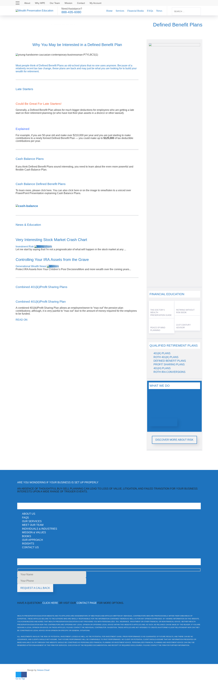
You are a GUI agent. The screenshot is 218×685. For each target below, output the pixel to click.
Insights (28, 543)
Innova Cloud (43, 670)
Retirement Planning (169, 404)
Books (26, 536)
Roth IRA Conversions (169, 372)
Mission (68, 3)
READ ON (21, 319)
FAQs (150, 10)
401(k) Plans (162, 353)
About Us (28, 513)
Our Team (55, 3)
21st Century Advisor (183, 326)
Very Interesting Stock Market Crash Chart (51, 240)
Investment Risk (25, 246)
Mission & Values (34, 532)
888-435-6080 (71, 12)
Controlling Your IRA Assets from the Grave (52, 259)
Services (120, 10)
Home (109, 10)
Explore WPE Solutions (171, 401)
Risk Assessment (166, 397)
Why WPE (40, 3)
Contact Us (165, 422)
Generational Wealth (27, 266)
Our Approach (164, 393)
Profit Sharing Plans (169, 364)
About (27, 3)
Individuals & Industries (39, 528)
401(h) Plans (162, 368)
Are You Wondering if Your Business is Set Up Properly (57, 482)
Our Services (163, 416)
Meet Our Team (32, 525)
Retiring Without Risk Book (185, 311)
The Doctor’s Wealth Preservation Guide (161, 312)
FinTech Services (166, 408)
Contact (81, 3)
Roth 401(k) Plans (166, 357)
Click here (50, 603)
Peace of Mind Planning (157, 329)
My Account (95, 3)
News (159, 10)
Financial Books (135, 10)
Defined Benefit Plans (170, 360)
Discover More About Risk (174, 439)
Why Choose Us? (165, 412)
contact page (87, 603)
